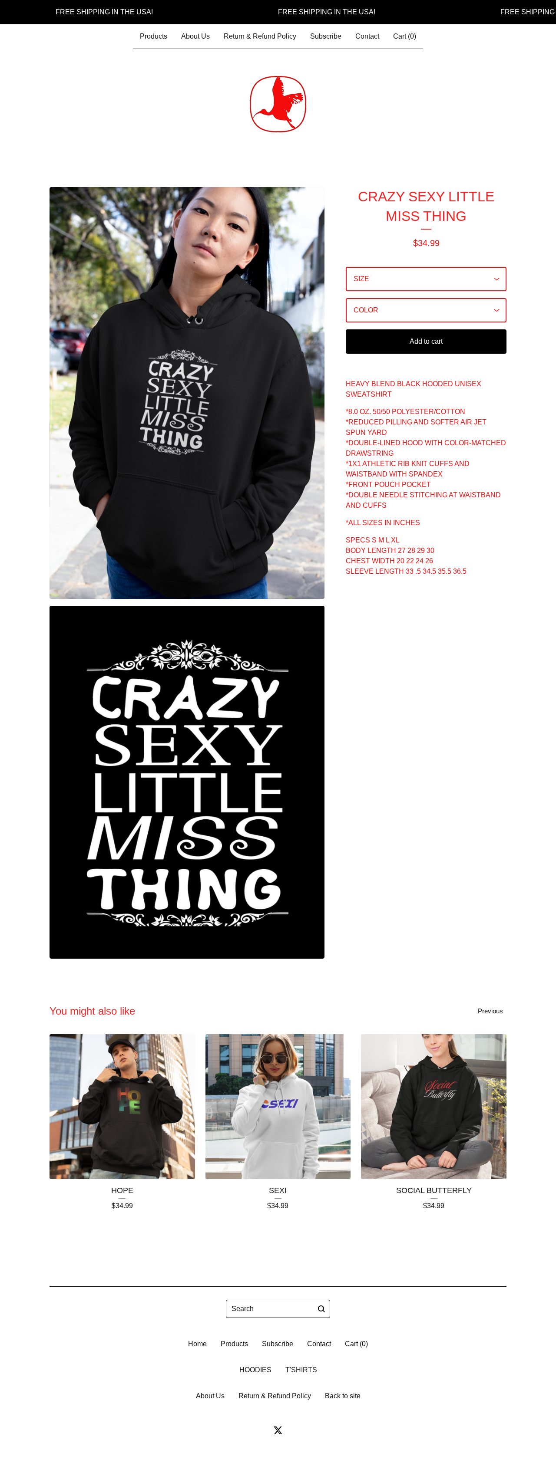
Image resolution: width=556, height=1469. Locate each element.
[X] (278, 1430)
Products (153, 36)
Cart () (404, 36)
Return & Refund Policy (260, 36)
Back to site (343, 1396)
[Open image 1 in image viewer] (187, 393)
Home (197, 1343)
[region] (278, 12)
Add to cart (426, 341)
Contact (367, 36)
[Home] (278, 104)
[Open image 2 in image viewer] (187, 782)
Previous (490, 1011)
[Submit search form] (321, 1309)
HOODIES (255, 1370)
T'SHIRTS (301, 1370)
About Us (195, 36)
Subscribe (325, 36)
